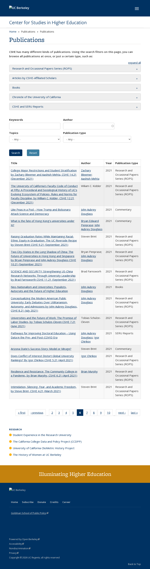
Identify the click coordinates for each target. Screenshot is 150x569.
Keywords (16, 119)
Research (15, 429)
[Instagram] (33, 496)
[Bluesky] (41, 496)
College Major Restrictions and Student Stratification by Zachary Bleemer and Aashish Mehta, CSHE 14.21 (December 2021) (44, 174)
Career (66, 502)
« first (23, 413)
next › (123, 413)
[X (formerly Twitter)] (12, 496)
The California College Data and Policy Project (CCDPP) (47, 441)
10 (110, 413)
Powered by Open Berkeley (24, 539)
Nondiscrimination (20, 548)
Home (12, 31)
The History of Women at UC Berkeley (37, 454)
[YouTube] (26, 496)
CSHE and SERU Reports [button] (27, 106)
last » (135, 413)
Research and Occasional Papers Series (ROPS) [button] (42, 68)
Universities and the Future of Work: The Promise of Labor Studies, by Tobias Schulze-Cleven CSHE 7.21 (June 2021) (43, 322)
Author (68, 119)
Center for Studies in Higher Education (48, 22)
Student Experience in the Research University (42, 435)
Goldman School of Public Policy (29, 513)
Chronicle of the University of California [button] (36, 97)
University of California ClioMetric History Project (43, 448)
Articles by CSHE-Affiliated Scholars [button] (34, 78)
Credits (54, 502)
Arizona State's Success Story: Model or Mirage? (41, 349)
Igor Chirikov (89, 356)
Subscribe (27, 502)
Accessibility (16, 543)
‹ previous (38, 413)
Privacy (14, 553)
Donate (42, 502)
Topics (13, 133)
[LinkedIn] (19, 496)
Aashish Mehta (90, 178)
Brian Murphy (89, 371)
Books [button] (16, 87)
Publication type (74, 133)
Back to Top (134, 564)
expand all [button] (134, 62)
